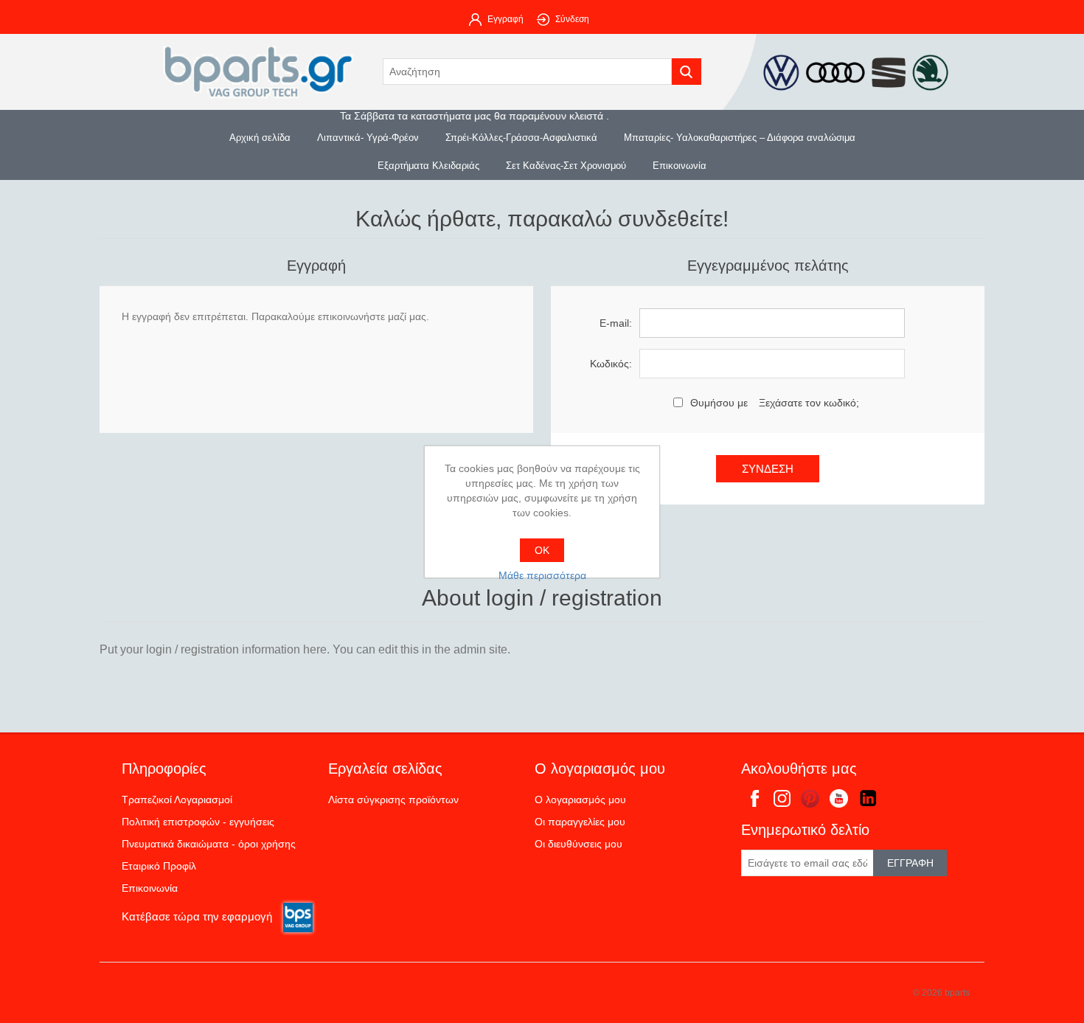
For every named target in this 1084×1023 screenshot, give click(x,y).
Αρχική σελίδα (260, 137)
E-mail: (616, 323)
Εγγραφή (505, 19)
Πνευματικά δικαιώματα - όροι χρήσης (209, 844)
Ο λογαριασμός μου (580, 799)
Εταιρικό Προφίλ (159, 866)
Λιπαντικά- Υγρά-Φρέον (368, 137)
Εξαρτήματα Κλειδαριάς (428, 165)
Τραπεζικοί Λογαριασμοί (177, 799)
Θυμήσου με (719, 403)
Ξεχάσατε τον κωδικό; (809, 403)
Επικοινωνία (679, 165)
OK (542, 550)
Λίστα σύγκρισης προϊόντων (393, 799)
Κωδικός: (611, 364)
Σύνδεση (572, 19)
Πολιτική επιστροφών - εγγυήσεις (198, 822)
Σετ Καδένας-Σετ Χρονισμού (566, 165)
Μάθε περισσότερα (542, 575)
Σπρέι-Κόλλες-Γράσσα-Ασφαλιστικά (521, 137)
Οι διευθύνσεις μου (578, 844)
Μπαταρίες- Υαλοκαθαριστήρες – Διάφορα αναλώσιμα (739, 137)
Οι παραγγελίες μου (580, 822)
